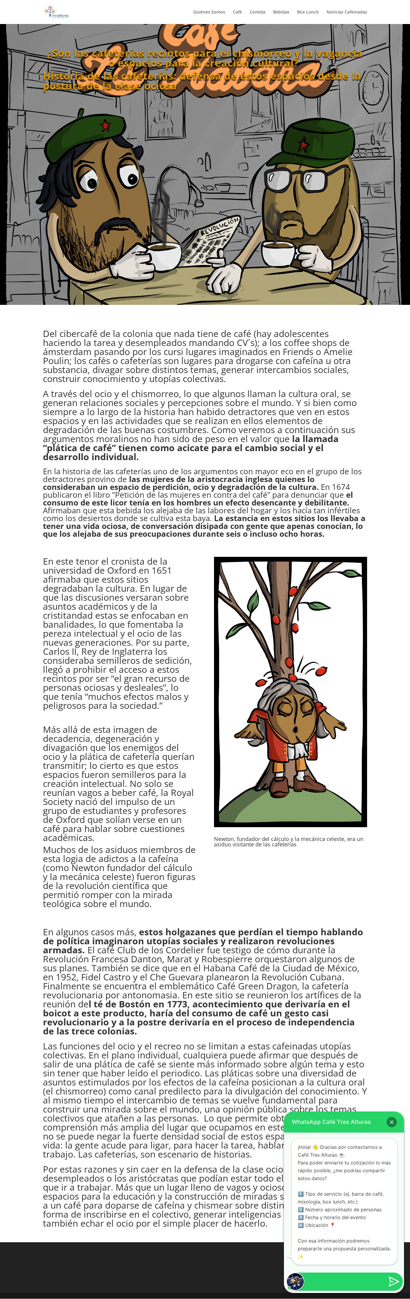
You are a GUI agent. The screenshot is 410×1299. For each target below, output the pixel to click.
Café (237, 12)
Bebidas (281, 12)
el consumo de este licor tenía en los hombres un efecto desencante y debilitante (198, 498)
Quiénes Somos (209, 12)
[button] (392, 1122)
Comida (257, 12)
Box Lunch (308, 12)
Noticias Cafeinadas (347, 12)
